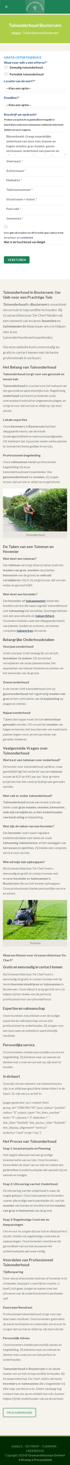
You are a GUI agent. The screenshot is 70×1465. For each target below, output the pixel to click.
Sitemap (26, 1459)
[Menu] (6, 7)
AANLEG (17, 1446)
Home (16, 33)
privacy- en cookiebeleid (20, 237)
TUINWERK (49, 1446)
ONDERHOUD (35, 1451)
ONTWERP (32, 1446)
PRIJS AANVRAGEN (19, 1412)
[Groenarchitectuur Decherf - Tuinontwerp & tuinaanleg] (35, 7)
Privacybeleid (43, 1459)
